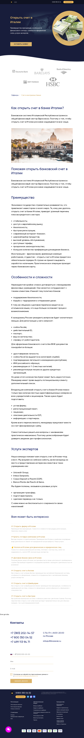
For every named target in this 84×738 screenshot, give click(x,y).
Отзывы (13, 714)
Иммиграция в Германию (60, 705)
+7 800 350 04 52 (21, 637)
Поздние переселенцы (62, 707)
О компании (14, 712)
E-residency (60, 714)
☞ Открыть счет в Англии (22, 570)
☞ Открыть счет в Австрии (23, 596)
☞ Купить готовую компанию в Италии (28, 537)
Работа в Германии (61, 724)
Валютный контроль (38, 717)
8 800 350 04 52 (56, 2)
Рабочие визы (60, 718)
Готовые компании (15, 708)
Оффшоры (15, 95)
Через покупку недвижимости (60, 721)
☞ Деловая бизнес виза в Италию (26, 558)
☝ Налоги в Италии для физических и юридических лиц (36, 547)
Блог (12, 718)
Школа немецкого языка (63, 709)
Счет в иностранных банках (31, 95)
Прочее (35, 720)
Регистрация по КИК (38, 715)
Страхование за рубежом (39, 710)
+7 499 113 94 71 (20, 642)
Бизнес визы (60, 716)
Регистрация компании (16, 704)
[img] (11, 2)
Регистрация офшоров (16, 706)
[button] (68, 2)
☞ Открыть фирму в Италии (23, 526)
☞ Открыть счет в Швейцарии (24, 583)
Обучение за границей (62, 712)
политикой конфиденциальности (26, 676)
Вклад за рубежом (37, 705)
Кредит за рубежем (38, 708)
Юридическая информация (17, 716)
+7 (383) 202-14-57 (22, 633)
